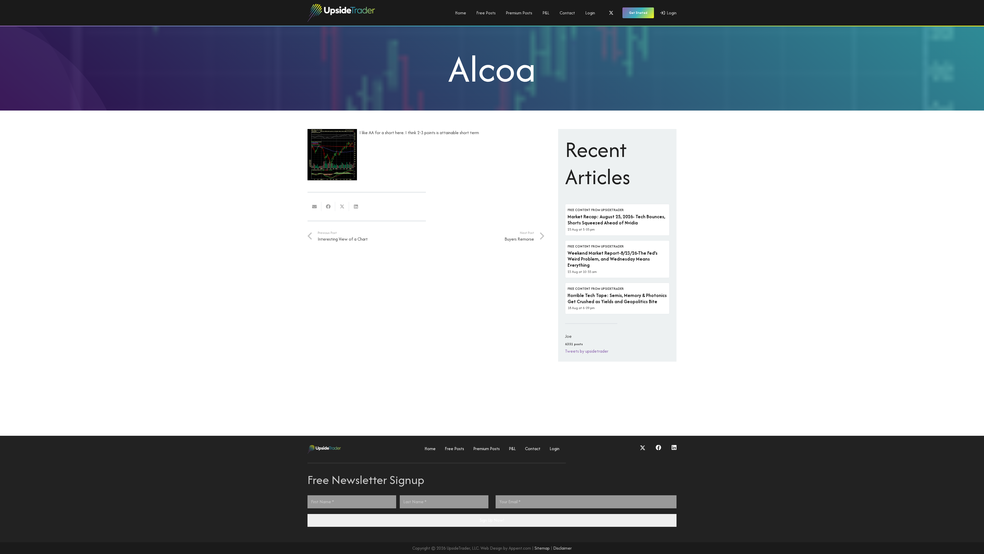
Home (430, 449)
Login (554, 449)
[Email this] (314, 206)
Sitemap (542, 548)
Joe (568, 336)
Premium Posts (486, 449)
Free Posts (454, 449)
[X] (611, 12)
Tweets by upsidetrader (586, 351)
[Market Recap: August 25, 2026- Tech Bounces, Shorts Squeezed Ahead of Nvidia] (617, 220)
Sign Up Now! (492, 520)
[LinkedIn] (674, 448)
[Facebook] (658, 448)
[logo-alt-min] (341, 13)
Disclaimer (562, 548)
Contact (532, 449)
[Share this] (328, 206)
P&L (512, 449)
